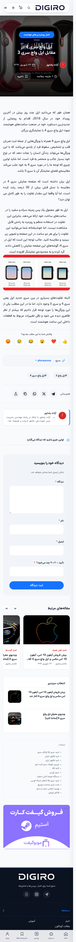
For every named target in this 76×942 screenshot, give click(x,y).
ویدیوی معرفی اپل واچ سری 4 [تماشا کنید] (54, 716)
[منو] (5, 8)
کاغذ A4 (55, 768)
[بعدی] (6, 608)
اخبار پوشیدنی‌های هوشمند (37, 35)
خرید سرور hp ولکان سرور (48, 752)
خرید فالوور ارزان (52, 760)
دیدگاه (59, 482)
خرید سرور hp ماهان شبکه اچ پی (45, 780)
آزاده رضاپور (52, 65)
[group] (36, 642)
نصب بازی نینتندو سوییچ (48, 784)
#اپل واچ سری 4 (38, 376)
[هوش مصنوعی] (21, 8)
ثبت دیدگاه (36, 585)
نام (61, 521)
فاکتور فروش (53, 792)
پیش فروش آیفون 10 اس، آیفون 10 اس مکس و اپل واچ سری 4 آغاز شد (46, 694)
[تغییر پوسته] (13, 8)
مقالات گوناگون (62, 926)
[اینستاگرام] (36, 894)
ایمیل (60, 542)
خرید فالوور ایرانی (52, 756)
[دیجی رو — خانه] (50, 7)
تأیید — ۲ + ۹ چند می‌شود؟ (49, 563)
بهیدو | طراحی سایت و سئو (48, 789)
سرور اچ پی (54, 772)
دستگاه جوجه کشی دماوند (48, 776)
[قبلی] (15, 608)
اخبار (67, 921)
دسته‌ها (66, 911)
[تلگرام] (46, 894)
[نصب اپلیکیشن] (26, 894)
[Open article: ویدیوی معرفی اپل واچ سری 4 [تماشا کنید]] (14, 718)
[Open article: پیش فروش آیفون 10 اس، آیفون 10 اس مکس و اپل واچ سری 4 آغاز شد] (14, 696)
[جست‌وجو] (29, 8)
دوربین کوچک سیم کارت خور (47, 764)
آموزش (31, 921)
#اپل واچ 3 (61, 376)
